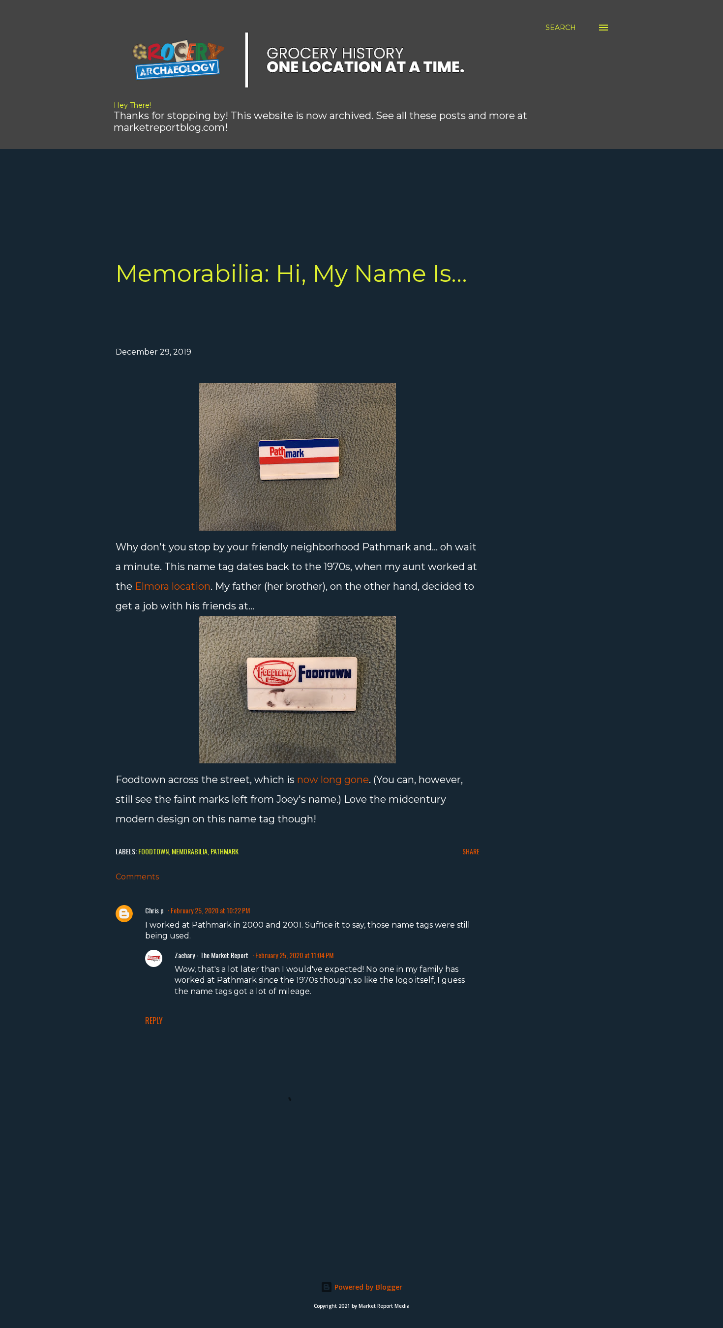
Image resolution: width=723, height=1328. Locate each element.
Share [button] (471, 851)
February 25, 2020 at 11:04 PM (294, 955)
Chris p (154, 910)
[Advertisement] (285, 171)
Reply (154, 1020)
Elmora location (173, 586)
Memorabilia (190, 851)
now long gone (333, 779)
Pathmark (225, 851)
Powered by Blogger (367, 1287)
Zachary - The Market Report (211, 955)
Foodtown (153, 851)
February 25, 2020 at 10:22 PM (210, 910)
